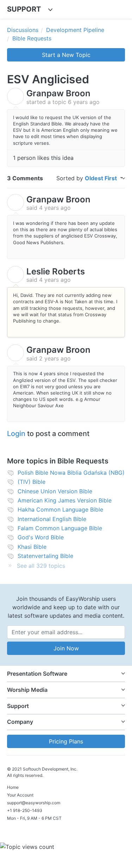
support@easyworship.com (33, 802)
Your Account (20, 795)
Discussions (22, 29)
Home (13, 787)
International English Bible (52, 518)
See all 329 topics (41, 565)
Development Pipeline (75, 29)
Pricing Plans (66, 741)
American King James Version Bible (65, 500)
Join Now (66, 648)
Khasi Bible (32, 546)
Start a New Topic (66, 54)
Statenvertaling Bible (45, 555)
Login (16, 433)
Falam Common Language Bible (60, 528)
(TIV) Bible (31, 481)
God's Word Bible (41, 537)
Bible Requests (31, 38)
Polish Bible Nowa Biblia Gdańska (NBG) (71, 472)
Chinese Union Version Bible (55, 491)
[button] (66, 673)
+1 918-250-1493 (24, 810)
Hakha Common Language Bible (60, 509)
